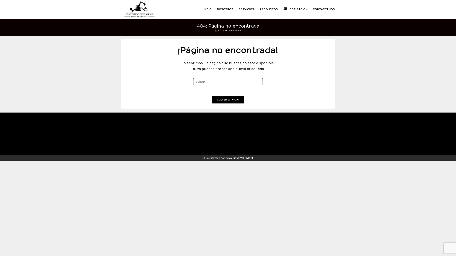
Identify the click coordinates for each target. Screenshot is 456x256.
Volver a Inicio (228, 99)
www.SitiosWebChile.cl (239, 158)
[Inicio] (216, 31)
